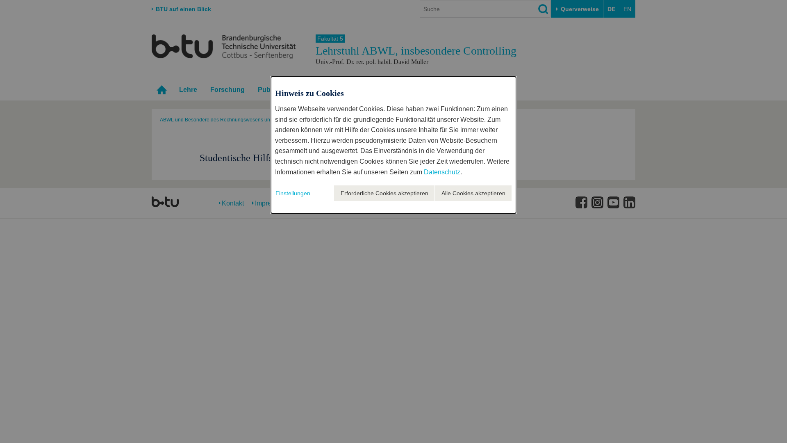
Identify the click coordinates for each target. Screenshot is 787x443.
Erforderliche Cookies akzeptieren (384, 193)
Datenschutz (442, 172)
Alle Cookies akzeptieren (473, 193)
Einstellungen (292, 193)
